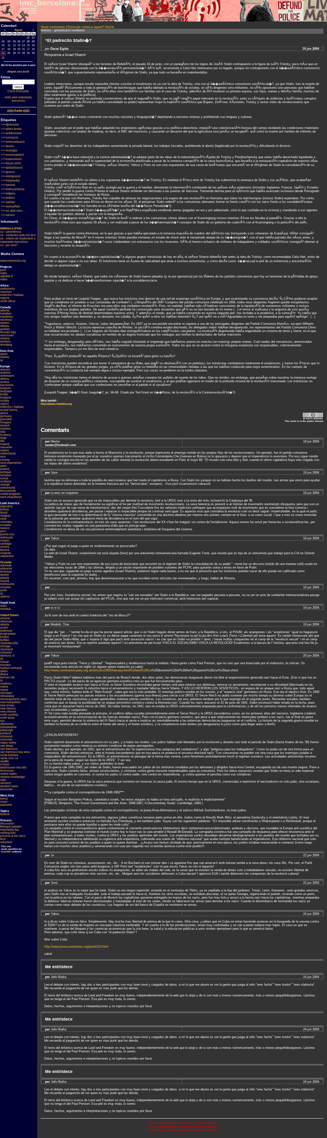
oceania (5, 587)
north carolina (9, 714)
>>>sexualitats (10, 206)
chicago (5, 646)
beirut (4, 798)
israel (3, 801)
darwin (4, 574)
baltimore (6, 630)
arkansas (6, 621)
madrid (4, 444)
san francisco (8, 749)
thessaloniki (8, 490)
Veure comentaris (53, 27)
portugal (5, 472)
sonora (4, 546)
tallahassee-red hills (13, 767)
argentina (6, 506)
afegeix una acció (18, 71)
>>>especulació (11, 159)
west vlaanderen (11, 497)
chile (3, 518)
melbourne (7, 584)
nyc (2, 721)
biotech (5, 814)
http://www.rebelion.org (56, 404)
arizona (5, 618)
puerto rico (7, 534)
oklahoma (6, 724)
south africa (7, 301)
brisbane (6, 571)
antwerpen (7, 375)
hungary (5, 422)
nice (3, 456)
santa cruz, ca (9, 758)
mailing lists (8, 832)
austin (4, 627)
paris (3, 466)
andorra (5, 372)
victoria (5, 338)
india (3, 606)
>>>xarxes (8, 215)
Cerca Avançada (18, 91)
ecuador (5, 525)
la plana (5, 434)
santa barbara (9, 755)
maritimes (6, 316)
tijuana (4, 550)
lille (2, 441)
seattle (4, 761)
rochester (6, 739)
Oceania (5, 562)
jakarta (4, 578)
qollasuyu (6, 537)
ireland (4, 425)
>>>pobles (8, 197)
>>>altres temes (11, 129)
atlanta (4, 624)
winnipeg (6, 344)
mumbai (5, 609)
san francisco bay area (15, 752)
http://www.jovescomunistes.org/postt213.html (76, 946)
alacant (5, 369)
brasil (3, 512)
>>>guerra (8, 172)
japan (4, 354)
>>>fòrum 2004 (11, 163)
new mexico (8, 708)
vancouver (7, 335)
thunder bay (8, 332)
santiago (5, 543)
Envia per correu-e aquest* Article (91, 27)
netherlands (8, 453)
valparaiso (7, 556)
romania (5, 475)
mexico (5, 528)
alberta (4, 310)
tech (3, 839)
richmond (6, 736)
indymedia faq (9, 829)
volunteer (6, 842)
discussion (7, 823)
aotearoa (6, 568)
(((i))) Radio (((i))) (18, 110)
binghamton (8, 633)
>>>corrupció (9, 137)
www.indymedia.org (13, 260)
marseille (6, 447)
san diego (6, 745)
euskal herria (8, 410)
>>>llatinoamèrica (12, 189)
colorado (6, 652)
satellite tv (6, 276)
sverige (5, 484)
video (3, 279)
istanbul (5, 428)
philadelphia (8, 727)
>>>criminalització (13, 142)
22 (28, 49)
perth (3, 590)
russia (4, 478)
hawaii (4, 661)
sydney (5, 596)
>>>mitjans (8, 193)
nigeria (4, 298)
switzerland (7, 487)
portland (5, 733)
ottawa (4, 326)
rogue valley (8, 742)
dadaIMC (6, 851)
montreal (6, 319)
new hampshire (10, 702)
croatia (4, 400)
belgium (5, 388)
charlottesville (9, 643)
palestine (6, 805)
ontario (4, 323)
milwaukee (7, 696)
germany (6, 416)
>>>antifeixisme (11, 133)
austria (4, 382)
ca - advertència (10, 231)
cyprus (4, 403)
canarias (5, 291)
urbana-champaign (12, 777)
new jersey (7, 705)
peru (3, 531)
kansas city (7, 677)
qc (1, 360)
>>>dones (7, 146)
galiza (4, 413)
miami (4, 689)
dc (1, 658)
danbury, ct (7, 655)
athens (4, 379)
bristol (4, 394)
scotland (5, 481)
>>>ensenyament (12, 154)
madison (5, 683)
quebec (5, 329)
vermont (5, 783)
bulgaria (5, 397)
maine (4, 686)
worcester (6, 789)
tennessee (7, 770)
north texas (7, 717)
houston (5, 665)
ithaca (4, 674)
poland (4, 469)
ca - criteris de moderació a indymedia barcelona (17, 240)
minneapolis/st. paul (13, 699)
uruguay (5, 553)
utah (3, 780)
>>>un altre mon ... (13, 210)
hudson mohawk (11, 668)
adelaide (6, 565)
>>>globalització (12, 167)
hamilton (5, 313)
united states (8, 773)
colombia (6, 522)
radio (3, 273)
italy (3, 431)
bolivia (4, 509)
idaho (4, 671)
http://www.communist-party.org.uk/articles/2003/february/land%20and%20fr (96, 670)
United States (9, 615)
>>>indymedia (10, 180)
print (3, 270)
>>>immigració (10, 176)
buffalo (4, 640)
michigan (6, 693)
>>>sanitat (8, 202)
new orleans (8, 711)
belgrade (6, 391)
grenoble (6, 419)
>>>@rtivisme (10, 124)
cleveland (6, 649)
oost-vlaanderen (11, 462)
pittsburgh (6, 730)
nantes (4, 450)
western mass (9, 786)
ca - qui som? (9, 245)
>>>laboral (8, 185)
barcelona (6, 385)
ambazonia (7, 288)
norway (5, 459)
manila (4, 357)
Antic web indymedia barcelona (18, 99)
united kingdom (10, 494)
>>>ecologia (9, 150)
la (1, 680)
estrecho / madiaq (11, 295)
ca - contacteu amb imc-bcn (18, 235)
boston (4, 637)
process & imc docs (12, 836)
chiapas (5, 515)
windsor (5, 341)
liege (3, 438)
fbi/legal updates (11, 826)
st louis (4, 764)
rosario (4, 540)
